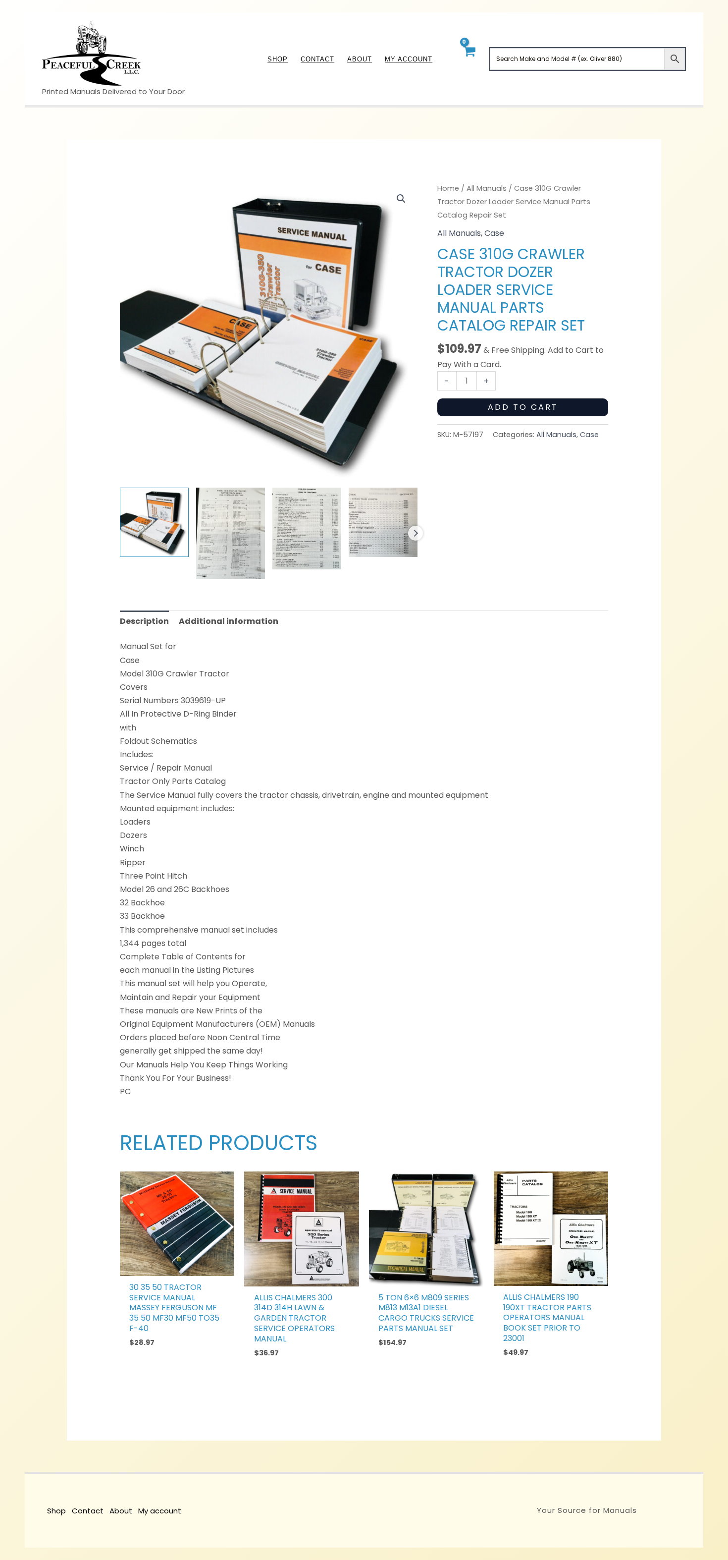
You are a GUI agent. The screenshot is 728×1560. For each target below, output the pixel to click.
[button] (401, 199)
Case (494, 233)
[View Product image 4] (383, 522)
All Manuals (487, 188)
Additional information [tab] (228, 621)
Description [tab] (144, 621)
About (120, 1510)
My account (159, 1510)
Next (415, 533)
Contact (88, 1510)
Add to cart (523, 407)
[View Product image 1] (154, 522)
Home (448, 188)
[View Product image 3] (306, 528)
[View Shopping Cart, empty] (469, 59)
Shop (56, 1510)
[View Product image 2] (230, 533)
